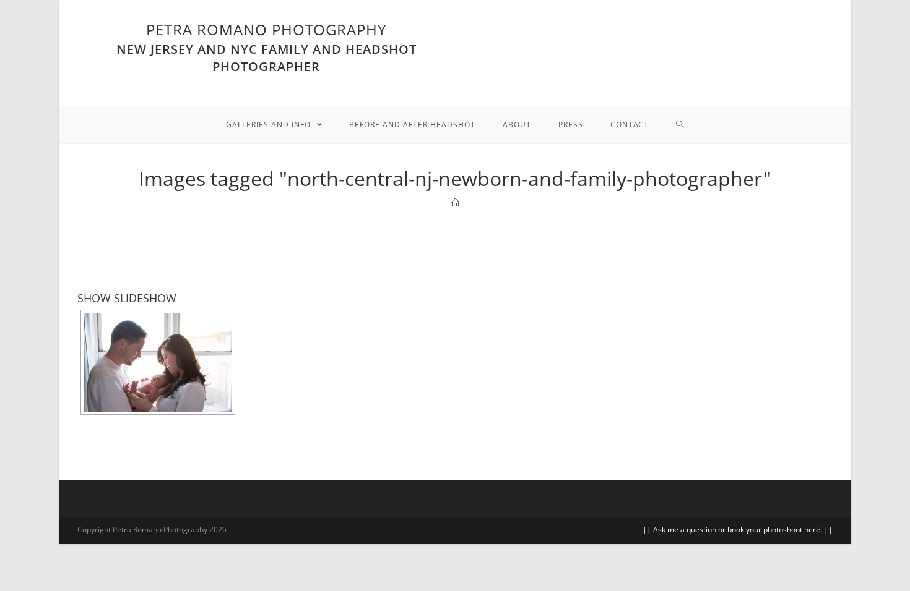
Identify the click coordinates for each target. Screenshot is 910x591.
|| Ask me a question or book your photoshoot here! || (738, 529)
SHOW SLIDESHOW (126, 298)
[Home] (455, 202)
